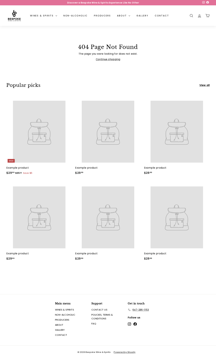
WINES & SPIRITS (42, 15)
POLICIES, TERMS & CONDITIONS (102, 316)
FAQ (93, 323)
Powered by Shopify (124, 352)
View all (204, 85)
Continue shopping (108, 59)
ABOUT (122, 15)
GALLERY (142, 15)
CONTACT (162, 15)
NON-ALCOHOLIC (75, 15)
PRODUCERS (102, 15)
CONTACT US (99, 309)
